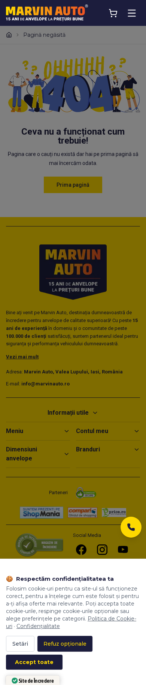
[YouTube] (123, 549)
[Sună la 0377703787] (131, 529)
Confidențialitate (38, 626)
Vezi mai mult (22, 357)
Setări (20, 643)
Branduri (88, 449)
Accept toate (34, 662)
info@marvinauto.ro (45, 384)
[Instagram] (102, 549)
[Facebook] (81, 549)
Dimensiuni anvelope (21, 454)
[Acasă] (9, 35)
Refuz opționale (64, 643)
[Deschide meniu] (132, 13)
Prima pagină (73, 185)
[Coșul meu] (113, 13)
